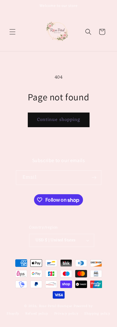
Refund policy (36, 313)
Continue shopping (58, 120)
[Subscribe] (94, 177)
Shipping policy (97, 313)
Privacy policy (66, 313)
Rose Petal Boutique (55, 306)
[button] (12, 32)
